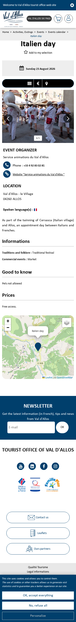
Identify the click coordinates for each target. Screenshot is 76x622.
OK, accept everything (38, 595)
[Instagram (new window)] (55, 466)
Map (46, 83)
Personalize (38, 616)
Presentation (29, 83)
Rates (38, 83)
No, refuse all (38, 605)
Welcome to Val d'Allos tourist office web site (29, 5)
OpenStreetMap (65, 377)
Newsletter (38, 406)
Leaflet (48, 377)
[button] (58, 18)
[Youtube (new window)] (20, 466)
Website (39, 174)
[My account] (68, 18)
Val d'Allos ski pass (39, 18)
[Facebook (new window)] (44, 466)
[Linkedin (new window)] (32, 466)
